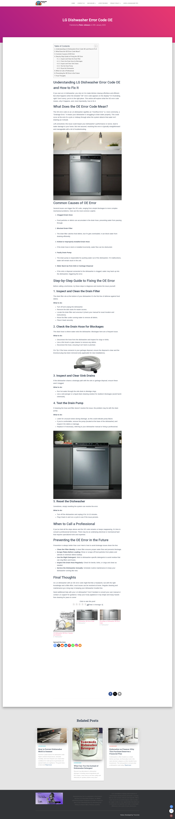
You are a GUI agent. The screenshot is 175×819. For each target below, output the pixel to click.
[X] (58, 645)
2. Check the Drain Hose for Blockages (70, 61)
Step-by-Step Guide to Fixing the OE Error (69, 56)
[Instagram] (76, 645)
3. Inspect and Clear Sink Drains (68, 63)
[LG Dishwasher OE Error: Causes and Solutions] (64, 620)
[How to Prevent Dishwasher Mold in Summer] (52, 735)
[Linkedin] (65, 645)
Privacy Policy (115, 3)
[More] (80, 645)
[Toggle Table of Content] (95, 46)
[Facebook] (55, 645)
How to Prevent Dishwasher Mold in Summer (50, 750)
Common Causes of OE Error (65, 54)
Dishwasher (42, 746)
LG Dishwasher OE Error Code (85, 621)
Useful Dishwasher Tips (130, 3)
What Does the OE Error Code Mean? (68, 51)
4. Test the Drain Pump (66, 66)
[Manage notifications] (171, 815)
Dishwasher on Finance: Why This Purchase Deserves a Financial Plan (121, 751)
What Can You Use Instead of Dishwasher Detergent (86, 767)
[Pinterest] (69, 645)
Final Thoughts (61, 76)
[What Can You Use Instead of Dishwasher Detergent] (87, 743)
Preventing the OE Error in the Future (68, 73)
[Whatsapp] (72, 645)
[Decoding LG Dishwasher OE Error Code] (110, 614)
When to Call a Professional (65, 71)
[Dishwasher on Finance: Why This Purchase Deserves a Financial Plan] (123, 735)
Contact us (81, 3)
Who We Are (91, 3)
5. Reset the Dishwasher (66, 68)
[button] (95, 3)
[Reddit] (62, 645)
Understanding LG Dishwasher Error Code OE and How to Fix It (76, 49)
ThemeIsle (136, 815)
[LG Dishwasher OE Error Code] (87, 614)
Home (73, 3)
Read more (48, 765)
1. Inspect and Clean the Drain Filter (69, 59)
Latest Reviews (103, 3)
